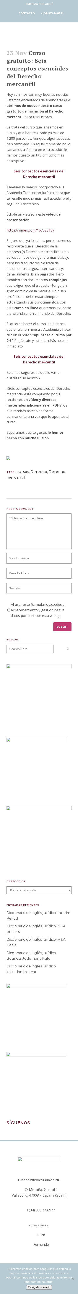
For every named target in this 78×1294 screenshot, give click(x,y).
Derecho (39, 472)
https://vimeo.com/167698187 (30, 230)
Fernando (41, 1244)
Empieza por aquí (39, 4)
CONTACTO (27, 13)
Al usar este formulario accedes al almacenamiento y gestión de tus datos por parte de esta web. (38, 610)
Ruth (41, 1235)
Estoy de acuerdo (39, 1287)
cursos (22, 472)
